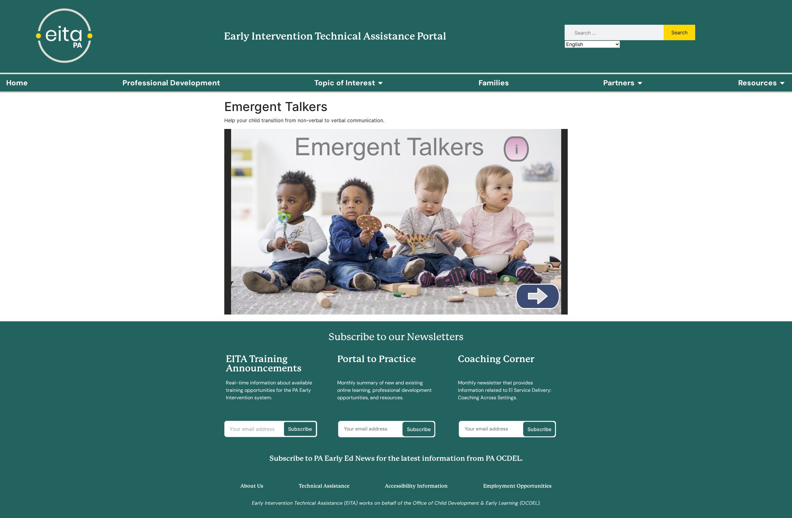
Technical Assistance (324, 486)
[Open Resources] (782, 82)
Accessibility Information (416, 486)
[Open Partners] (640, 82)
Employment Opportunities (517, 486)
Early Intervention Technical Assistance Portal (335, 36)
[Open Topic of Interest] (380, 82)
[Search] (613, 33)
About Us (251, 486)
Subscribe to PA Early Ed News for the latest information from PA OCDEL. (396, 458)
